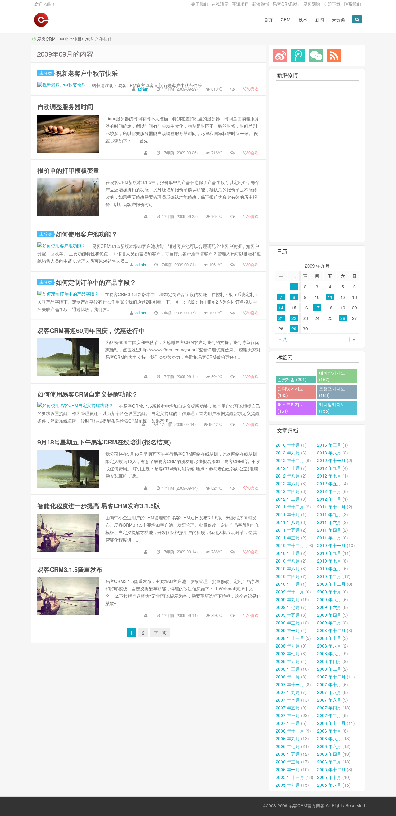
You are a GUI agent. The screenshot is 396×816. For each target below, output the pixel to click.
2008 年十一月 (290, 638)
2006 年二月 (329, 762)
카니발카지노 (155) (332, 407)
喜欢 (253, 89)
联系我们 (352, 4)
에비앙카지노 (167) (332, 376)
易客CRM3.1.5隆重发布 (69, 569)
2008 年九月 (288, 646)
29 (293, 328)
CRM (286, 19)
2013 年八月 (329, 452)
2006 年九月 (288, 738)
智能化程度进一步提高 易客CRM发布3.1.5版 (98, 505)
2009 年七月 (288, 607)
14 (280, 307)
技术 (303, 19)
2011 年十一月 (331, 507)
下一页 (160, 633)
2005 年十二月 (331, 769)
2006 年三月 (288, 762)
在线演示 (220, 4)
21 (280, 318)
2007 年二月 (329, 715)
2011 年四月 (329, 530)
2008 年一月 (288, 677)
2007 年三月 (288, 715)
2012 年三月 (329, 491)
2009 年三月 (288, 622)
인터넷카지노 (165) (290, 391)
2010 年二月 (329, 576)
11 (330, 297)
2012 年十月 (288, 468)
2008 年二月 (329, 669)
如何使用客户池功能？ (87, 233)
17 (317, 307)
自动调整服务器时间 (65, 106)
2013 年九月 (288, 452)
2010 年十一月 (331, 545)
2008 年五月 (288, 661)
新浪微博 (260, 4)
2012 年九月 (329, 468)
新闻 (319, 19)
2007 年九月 (288, 692)
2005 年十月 (329, 777)
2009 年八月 (329, 599)
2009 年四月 (329, 615)
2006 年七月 (288, 746)
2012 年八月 (288, 476)
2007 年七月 (288, 700)
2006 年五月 (288, 754)
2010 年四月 (288, 576)
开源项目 (240, 4)
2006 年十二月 (331, 723)
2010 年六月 (288, 568)
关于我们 (199, 4)
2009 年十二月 (331, 584)
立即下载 (332, 4)
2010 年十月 (288, 553)
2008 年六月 (329, 653)
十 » (351, 339)
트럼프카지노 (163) (332, 391)
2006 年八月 (329, 738)
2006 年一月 (288, 769)
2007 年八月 (329, 692)
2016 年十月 (288, 445)
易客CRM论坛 (286, 4)
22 (293, 318)
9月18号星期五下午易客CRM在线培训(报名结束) (104, 441)
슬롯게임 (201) (292, 379)
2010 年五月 (329, 568)
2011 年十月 (288, 514)
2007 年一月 (288, 723)
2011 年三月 (288, 537)
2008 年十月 (329, 638)
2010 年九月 (329, 553)
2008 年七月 (288, 653)
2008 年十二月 (331, 630)
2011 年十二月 (290, 507)
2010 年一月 (288, 584)
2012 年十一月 (331, 460)
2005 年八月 (329, 785)
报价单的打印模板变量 (68, 170)
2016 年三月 (329, 445)
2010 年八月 (288, 561)
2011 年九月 (329, 514)
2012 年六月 (288, 483)
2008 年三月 (288, 669)
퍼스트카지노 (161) (290, 407)
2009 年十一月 (290, 592)
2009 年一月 (288, 630)
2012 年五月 (329, 483)
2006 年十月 (329, 731)
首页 (268, 19)
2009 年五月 (288, 615)
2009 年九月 (288, 599)
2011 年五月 (288, 530)
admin (142, 89)
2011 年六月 (329, 522)
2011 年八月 (288, 522)
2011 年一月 (329, 537)
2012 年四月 (288, 491)
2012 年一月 (329, 499)
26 (342, 318)
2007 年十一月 (290, 684)
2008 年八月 (329, 646)
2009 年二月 (329, 622)
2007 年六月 (329, 700)
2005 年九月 (288, 785)
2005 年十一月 (290, 777)
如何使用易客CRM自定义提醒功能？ (87, 393)
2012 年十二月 (290, 460)
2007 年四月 (329, 707)
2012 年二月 (288, 499)
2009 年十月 (329, 592)
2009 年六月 (329, 607)
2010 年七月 (329, 561)
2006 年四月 (329, 754)
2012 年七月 (329, 476)
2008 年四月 (329, 661)
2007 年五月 (288, 707)
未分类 (338, 19)
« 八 (283, 339)
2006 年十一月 (290, 731)
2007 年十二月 (331, 677)
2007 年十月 (329, 684)
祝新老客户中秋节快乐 (87, 73)
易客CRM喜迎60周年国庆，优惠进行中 (91, 330)
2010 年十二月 (290, 545)
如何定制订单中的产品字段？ (96, 282)
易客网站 (311, 4)
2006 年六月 (329, 746)
